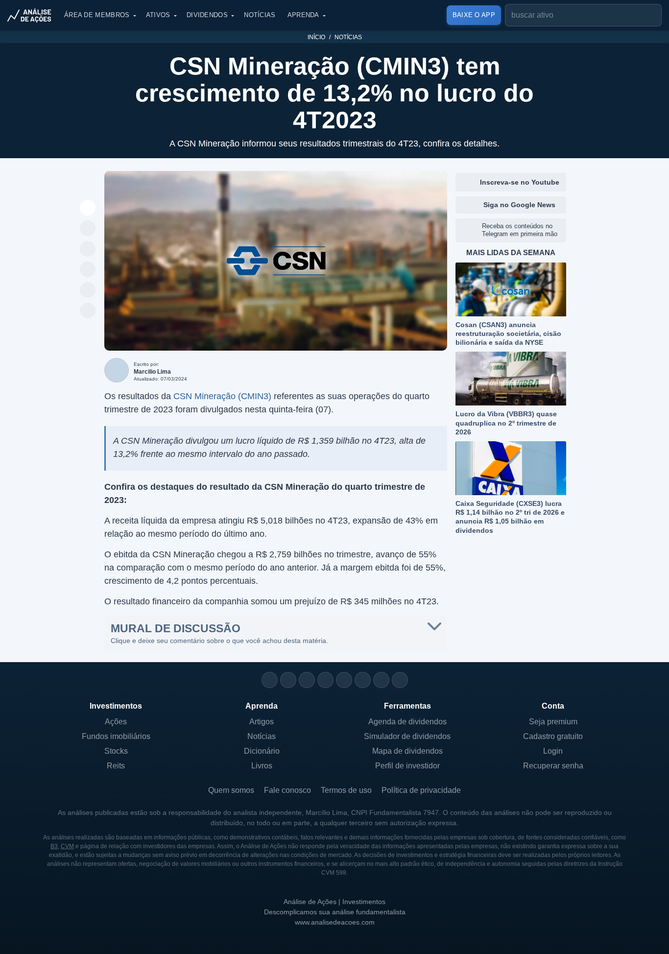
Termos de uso (346, 790)
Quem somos (231, 790)
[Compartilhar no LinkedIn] (88, 311)
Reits (116, 766)
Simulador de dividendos (407, 736)
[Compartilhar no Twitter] (88, 290)
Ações (116, 721)
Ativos (158, 15)
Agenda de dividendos (407, 721)
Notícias (259, 15)
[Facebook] (288, 680)
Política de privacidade (421, 790)
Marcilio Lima (152, 371)
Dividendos (207, 15)
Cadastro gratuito (553, 736)
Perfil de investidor (407, 766)
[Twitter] (307, 680)
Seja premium (553, 721)
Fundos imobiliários (116, 736)
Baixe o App (474, 15)
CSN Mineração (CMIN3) (222, 396)
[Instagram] (270, 680)
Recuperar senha (553, 766)
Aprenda (303, 15)
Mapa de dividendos (407, 751)
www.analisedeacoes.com (335, 922)
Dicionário (262, 751)
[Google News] (363, 680)
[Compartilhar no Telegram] (88, 249)
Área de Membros (97, 15)
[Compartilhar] (88, 208)
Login (553, 751)
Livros (261, 766)
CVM (67, 846)
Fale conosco (287, 790)
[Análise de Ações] (32, 15)
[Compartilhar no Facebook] (88, 269)
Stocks (116, 751)
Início (316, 37)
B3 (54, 846)
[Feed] (381, 680)
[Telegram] (325, 680)
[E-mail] (400, 680)
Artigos (261, 721)
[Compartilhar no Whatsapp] (88, 228)
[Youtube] (344, 680)
